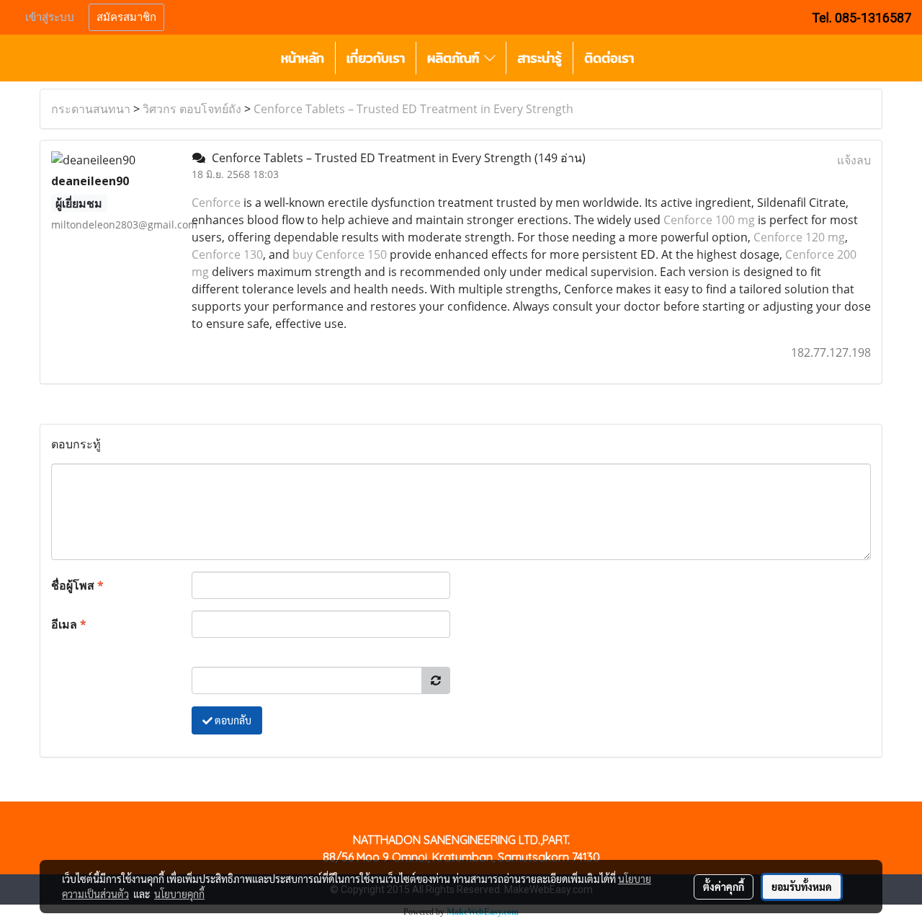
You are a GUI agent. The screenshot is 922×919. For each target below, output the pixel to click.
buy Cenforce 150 (339, 254)
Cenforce (216, 202)
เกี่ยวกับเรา (375, 58)
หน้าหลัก (302, 58)
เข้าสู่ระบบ (49, 17)
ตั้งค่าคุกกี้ (723, 886)
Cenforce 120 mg (799, 237)
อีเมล (68, 624)
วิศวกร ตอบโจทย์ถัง (192, 109)
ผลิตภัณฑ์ (455, 58)
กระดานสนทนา (90, 109)
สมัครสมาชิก (126, 17)
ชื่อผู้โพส (77, 585)
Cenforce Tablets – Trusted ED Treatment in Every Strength (413, 109)
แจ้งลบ (854, 160)
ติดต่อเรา (609, 58)
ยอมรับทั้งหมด (801, 886)
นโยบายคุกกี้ (179, 893)
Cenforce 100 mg (709, 220)
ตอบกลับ (231, 720)
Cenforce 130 (227, 254)
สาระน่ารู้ (539, 58)
